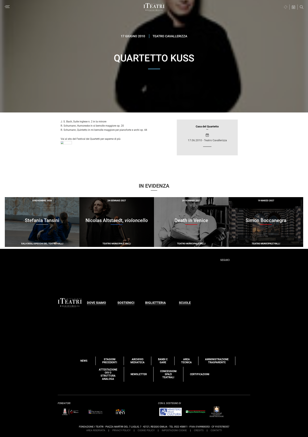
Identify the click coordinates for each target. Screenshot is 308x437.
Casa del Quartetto (207, 126)
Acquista (30, 242)
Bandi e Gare (163, 361)
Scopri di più (53, 243)
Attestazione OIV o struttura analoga (108, 374)
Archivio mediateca (137, 361)
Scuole (185, 303)
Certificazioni (199, 374)
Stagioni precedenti (109, 361)
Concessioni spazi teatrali (168, 374)
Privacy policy (121, 430)
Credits (199, 430)
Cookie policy (146, 430)
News (83, 360)
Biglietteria (155, 303)
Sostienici (125, 303)
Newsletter (139, 374)
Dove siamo (96, 303)
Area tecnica (186, 361)
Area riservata (95, 430)
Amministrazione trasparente (217, 361)
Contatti (216, 430)
